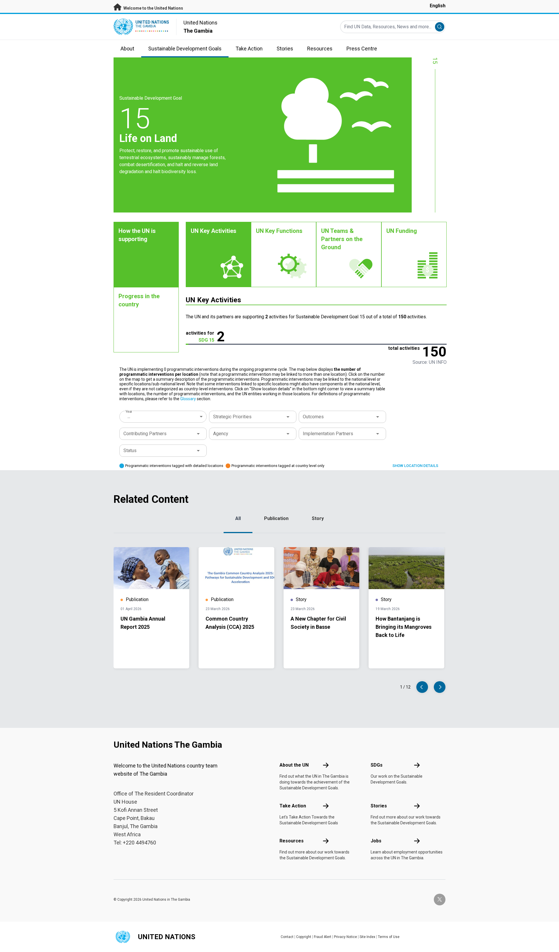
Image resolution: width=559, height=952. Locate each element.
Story (318, 518)
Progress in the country (139, 300)
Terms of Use (388, 937)
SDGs (377, 765)
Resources (292, 841)
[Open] (288, 417)
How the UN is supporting (137, 235)
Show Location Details (415, 465)
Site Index (367, 937)
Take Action (293, 806)
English (437, 5)
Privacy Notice (345, 937)
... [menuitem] (129, 416)
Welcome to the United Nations (153, 8)
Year (128, 412)
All (238, 518)
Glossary (188, 398)
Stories (379, 806)
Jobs (376, 841)
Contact (287, 937)
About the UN (294, 765)
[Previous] (422, 687)
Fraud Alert (322, 937)
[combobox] (163, 416)
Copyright (303, 937)
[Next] (439, 687)
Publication (276, 518)
